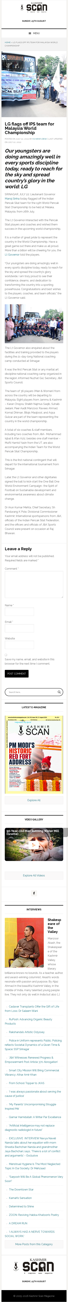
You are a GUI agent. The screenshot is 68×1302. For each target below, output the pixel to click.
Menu (36, 33)
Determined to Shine (21, 1206)
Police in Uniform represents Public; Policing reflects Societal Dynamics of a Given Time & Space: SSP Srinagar (33, 1045)
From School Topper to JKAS (26, 1083)
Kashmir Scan (34, 7)
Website (10, 638)
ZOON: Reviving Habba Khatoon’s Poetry (34, 1214)
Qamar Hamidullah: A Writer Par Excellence (35, 1117)
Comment (12, 568)
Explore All (33, 800)
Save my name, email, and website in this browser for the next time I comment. (29, 661)
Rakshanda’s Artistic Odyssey (27, 1032)
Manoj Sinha (12, 198)
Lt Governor (12, 254)
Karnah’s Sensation (20, 1198)
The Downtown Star (21, 1189)
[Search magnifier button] (59, 692)
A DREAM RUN (18, 1223)
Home (8, 42)
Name (9, 605)
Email (9, 621)
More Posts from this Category (34, 1244)
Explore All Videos (34, 875)
